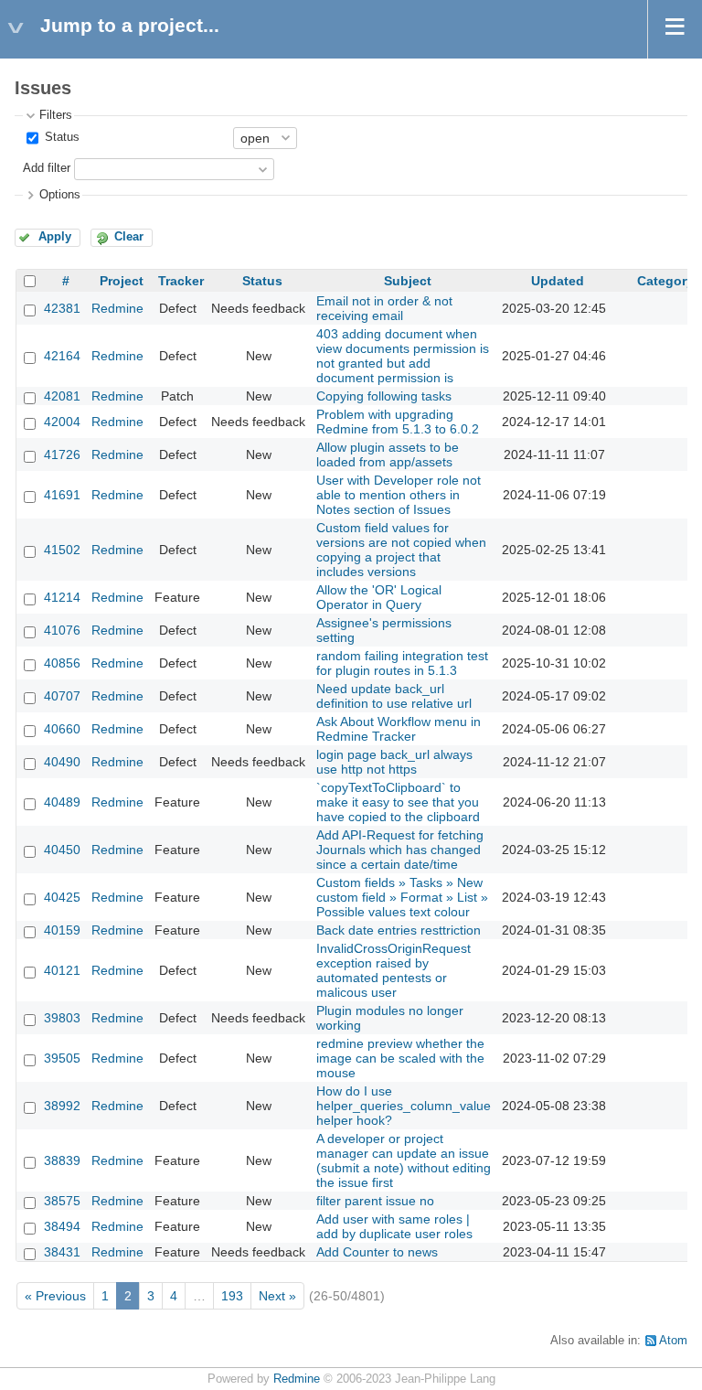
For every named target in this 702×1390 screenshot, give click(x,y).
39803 (62, 1017)
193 (232, 1295)
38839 (62, 1160)
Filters (55, 115)
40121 (62, 970)
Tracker (181, 280)
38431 (62, 1252)
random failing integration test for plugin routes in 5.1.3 (402, 663)
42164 (62, 355)
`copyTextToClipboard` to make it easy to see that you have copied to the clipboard (398, 802)
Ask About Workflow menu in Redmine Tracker (398, 728)
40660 (62, 729)
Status (60, 137)
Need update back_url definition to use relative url (394, 696)
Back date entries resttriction (398, 930)
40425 (62, 897)
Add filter (46, 168)
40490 (62, 761)
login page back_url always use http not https (394, 761)
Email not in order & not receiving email (384, 308)
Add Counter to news (377, 1252)
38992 (62, 1105)
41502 (62, 549)
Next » (277, 1295)
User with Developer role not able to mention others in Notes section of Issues (398, 495)
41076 (62, 630)
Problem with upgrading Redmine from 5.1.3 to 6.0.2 (397, 421)
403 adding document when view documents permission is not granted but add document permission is (402, 355)
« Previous (55, 1295)
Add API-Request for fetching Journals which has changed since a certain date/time (400, 849)
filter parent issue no (375, 1200)
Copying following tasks (384, 396)
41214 (62, 597)
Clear (129, 236)
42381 (62, 308)
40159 (62, 930)
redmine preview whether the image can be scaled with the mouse (400, 1058)
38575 (62, 1200)
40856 (62, 663)
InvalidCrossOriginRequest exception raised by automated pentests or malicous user (393, 970)
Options (59, 194)
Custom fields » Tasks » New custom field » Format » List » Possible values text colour (402, 897)
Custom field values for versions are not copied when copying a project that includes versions (401, 549)
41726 (62, 454)
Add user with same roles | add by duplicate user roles (394, 1226)
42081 (62, 396)
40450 (62, 849)
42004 (62, 421)
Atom (673, 1340)
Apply (54, 236)
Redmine (117, 308)
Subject (407, 280)
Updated (557, 280)
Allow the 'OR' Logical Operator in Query (378, 597)
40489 (62, 802)
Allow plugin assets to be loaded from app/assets (387, 454)
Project (122, 280)
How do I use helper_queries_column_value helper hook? (403, 1106)
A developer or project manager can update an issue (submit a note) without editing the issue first (403, 1160)
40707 (62, 696)
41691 (62, 494)
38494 (62, 1226)
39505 (62, 1058)
